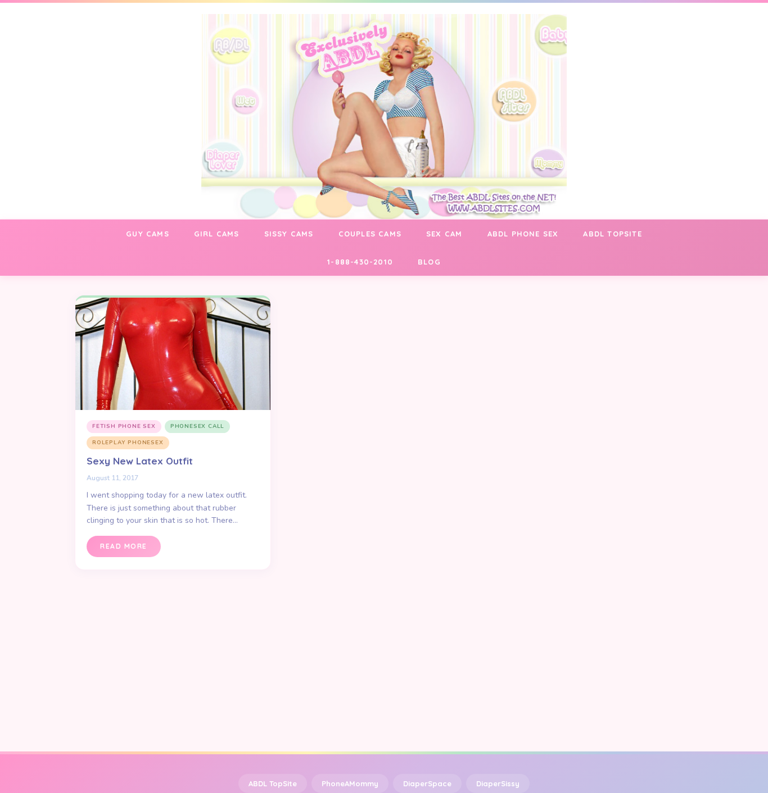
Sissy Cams (289, 233)
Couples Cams (369, 233)
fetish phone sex (124, 426)
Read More (123, 546)
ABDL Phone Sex (523, 233)
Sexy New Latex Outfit (140, 461)
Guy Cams (147, 233)
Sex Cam (444, 233)
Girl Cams (217, 233)
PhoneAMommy (350, 783)
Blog (429, 261)
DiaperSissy (497, 783)
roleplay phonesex (128, 442)
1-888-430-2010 (360, 261)
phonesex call (197, 426)
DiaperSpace (427, 783)
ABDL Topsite (612, 233)
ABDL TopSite (273, 783)
